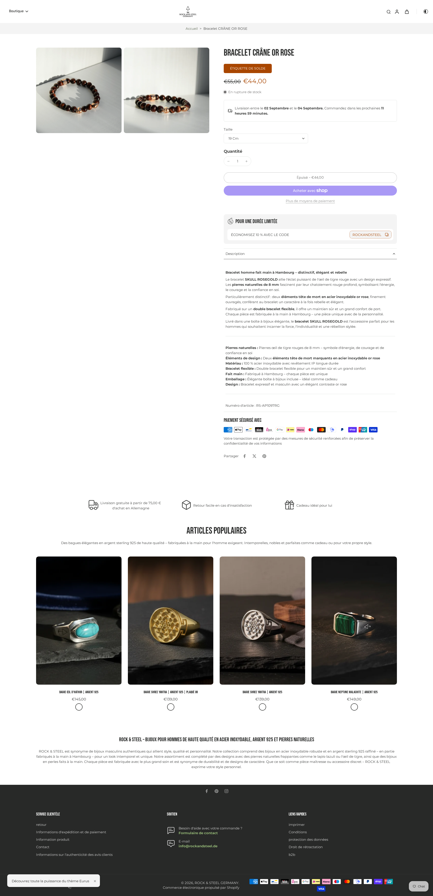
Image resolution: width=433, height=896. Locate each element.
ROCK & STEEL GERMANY (217, 883)
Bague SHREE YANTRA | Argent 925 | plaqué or (171, 692)
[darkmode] (422, 11)
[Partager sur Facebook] (244, 456)
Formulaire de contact (198, 833)
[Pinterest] (216, 791)
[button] (310, 177)
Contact (42, 847)
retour (41, 824)
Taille (228, 129)
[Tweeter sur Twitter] (254, 456)
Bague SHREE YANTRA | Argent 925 (262, 692)
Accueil (192, 28)
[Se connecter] (397, 11)
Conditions (298, 832)
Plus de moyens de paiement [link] (310, 201)
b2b (292, 854)
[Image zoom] (79, 90)
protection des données (308, 839)
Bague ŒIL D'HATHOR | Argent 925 (78, 692)
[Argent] (79, 707)
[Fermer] (95, 881)
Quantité (233, 151)
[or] (171, 707)
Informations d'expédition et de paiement (71, 832)
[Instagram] (226, 791)
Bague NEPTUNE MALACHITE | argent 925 (354, 692)
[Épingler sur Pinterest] (264, 456)
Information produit (52, 839)
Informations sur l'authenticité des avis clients (74, 854)
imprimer (297, 824)
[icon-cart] (407, 11)
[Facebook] (207, 791)
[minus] (228, 161)
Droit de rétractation (306, 847)
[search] (389, 11)
